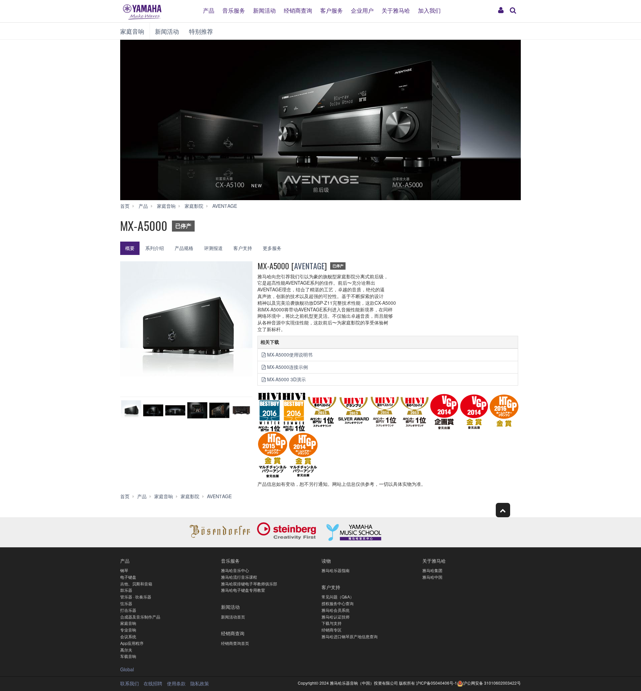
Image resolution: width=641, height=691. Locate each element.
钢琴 (124, 570)
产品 (208, 10)
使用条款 (176, 683)
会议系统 (128, 636)
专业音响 (128, 630)
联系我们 (129, 683)
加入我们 (429, 10)
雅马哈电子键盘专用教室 (243, 590)
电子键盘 (128, 577)
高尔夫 (126, 650)
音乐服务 (233, 10)
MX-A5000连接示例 (287, 367)
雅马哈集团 (432, 570)
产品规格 (184, 248)
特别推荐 (201, 31)
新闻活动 (264, 10)
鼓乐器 (126, 590)
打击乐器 (128, 610)
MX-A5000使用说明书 (289, 354)
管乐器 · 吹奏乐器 (135, 596)
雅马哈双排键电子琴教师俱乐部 (249, 583)
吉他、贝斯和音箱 (136, 583)
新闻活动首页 (233, 616)
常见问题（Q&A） (338, 596)
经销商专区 (332, 630)
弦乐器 (126, 603)
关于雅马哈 (396, 10)
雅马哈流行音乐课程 (239, 577)
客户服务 (331, 10)
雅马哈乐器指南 (336, 570)
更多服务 (272, 248)
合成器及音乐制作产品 (140, 616)
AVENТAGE (309, 266)
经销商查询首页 (235, 643)
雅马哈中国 (432, 577)
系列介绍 (154, 248)
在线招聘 (153, 683)
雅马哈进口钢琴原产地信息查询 (350, 636)
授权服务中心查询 (338, 603)
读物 (326, 560)
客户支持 (242, 248)
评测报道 (213, 248)
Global (127, 669)
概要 (130, 248)
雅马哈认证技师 (336, 616)
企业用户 (362, 10)
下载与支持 (332, 623)
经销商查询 (298, 10)
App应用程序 (132, 643)
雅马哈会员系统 (336, 610)
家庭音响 (132, 31)
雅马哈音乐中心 (235, 570)
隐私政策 (199, 683)
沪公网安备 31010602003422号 (492, 683)
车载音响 (128, 656)
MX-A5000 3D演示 (286, 379)
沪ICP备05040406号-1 (436, 683)
